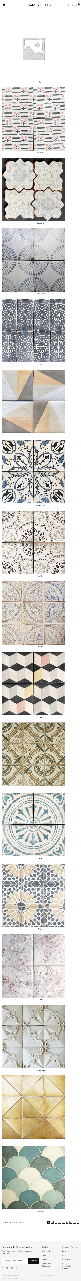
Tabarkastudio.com (12, 1275)
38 (71, 1222)
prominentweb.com (48, 1275)
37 (67, 1222)
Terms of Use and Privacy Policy (12, 1278)
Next (78, 1222)
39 (74, 1222)
